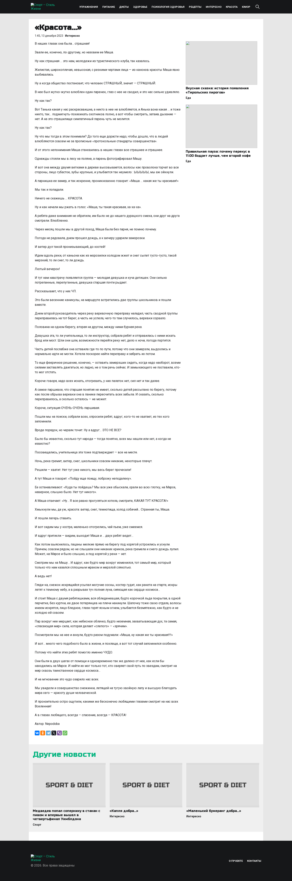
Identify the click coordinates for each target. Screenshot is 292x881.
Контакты (254, 860)
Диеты (124, 6)
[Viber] (59, 733)
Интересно (213, 6)
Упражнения (88, 6)
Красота (232, 6)
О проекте (236, 860)
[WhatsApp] (65, 733)
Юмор (246, 6)
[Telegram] (48, 733)
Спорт (37, 824)
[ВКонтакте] (37, 733)
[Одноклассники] (42, 733)
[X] (53, 733)
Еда (188, 97)
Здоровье (140, 6)
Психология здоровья (168, 6)
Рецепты (195, 6)
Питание (108, 6)
